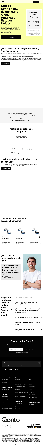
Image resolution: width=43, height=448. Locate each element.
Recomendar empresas (33, 397)
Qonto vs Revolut (18, 405)
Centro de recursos (32, 386)
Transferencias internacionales (7, 408)
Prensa (30, 379)
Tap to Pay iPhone (5, 398)
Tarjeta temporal (18, 380)
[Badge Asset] (31, 425)
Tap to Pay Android (5, 399)
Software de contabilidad (19, 398)
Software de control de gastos (20, 396)
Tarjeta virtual (17, 379)
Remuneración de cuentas (6, 377)
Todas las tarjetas (18, 376)
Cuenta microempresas (6, 380)
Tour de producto (32, 394)
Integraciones (31, 404)
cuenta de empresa (23, 59)
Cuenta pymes (4, 382)
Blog (29, 387)
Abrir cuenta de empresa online (7, 376)
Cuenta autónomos (5, 379)
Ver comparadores (18, 403)
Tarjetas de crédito (18, 377)
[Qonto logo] (3, 1)
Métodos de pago (4, 405)
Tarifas (4, 362)
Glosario (30, 389)
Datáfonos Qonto (5, 396)
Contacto (30, 395)
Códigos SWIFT (31, 392)
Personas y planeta (32, 380)
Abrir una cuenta (36, 1)
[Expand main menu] (41, 1)
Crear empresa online (5, 389)
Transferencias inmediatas (6, 406)
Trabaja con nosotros (32, 376)
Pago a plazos (17, 389)
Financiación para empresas (20, 386)
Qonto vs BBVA (17, 408)
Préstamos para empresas (19, 387)
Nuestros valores (32, 377)
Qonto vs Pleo (17, 406)
